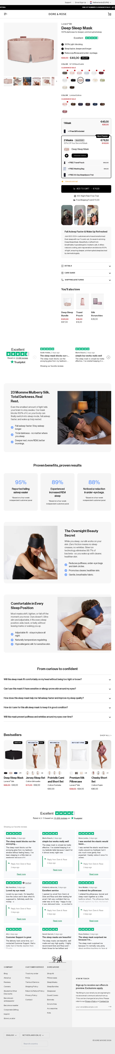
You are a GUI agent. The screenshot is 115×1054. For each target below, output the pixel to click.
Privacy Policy (91, 1001)
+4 (42, 773)
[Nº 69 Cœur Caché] (27, 773)
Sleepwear (51, 991)
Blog (6, 973)
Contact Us (104, 1001)
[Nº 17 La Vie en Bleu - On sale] (86, 73)
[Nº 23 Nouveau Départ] (71, 773)
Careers (7, 986)
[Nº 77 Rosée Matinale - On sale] (79, 73)
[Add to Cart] (85, 306)
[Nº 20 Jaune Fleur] (59, 773)
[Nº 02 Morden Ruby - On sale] (72, 73)
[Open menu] (8, 14)
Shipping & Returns (74, 280)
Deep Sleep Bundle (67, 314)
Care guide (70, 273)
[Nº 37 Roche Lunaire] (76, 773)
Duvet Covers (52, 995)
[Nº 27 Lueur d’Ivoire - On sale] (65, 80)
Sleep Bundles (52, 986)
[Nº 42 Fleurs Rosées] (54, 773)
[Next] (53, 49)
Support (68, 2)
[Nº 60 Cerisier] (49, 773)
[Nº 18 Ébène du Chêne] (73, 80)
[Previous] (8, 49)
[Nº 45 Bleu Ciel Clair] (98, 773)
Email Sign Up (80, 2)
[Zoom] (9, 71)
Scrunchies (52, 1004)
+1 (107, 773)
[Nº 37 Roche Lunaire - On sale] (65, 73)
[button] (86, 123)
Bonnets (50, 1000)
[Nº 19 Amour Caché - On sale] (65, 104)
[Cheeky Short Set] (101, 754)
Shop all (105, 735)
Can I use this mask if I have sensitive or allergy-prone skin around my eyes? (40, 689)
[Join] (109, 1006)
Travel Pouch (79, 314)
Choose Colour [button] (80, 155)
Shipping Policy (31, 986)
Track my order (31, 973)
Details (68, 266)
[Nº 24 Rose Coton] (38, 773)
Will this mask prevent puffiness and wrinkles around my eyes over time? (38, 717)
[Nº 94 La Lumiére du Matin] (95, 80)
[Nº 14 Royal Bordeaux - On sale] (101, 73)
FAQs (27, 978)
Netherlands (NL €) (31, 1035)
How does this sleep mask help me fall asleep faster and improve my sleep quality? (44, 698)
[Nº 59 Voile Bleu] (32, 773)
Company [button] (8, 967)
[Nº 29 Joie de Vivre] (65, 87)
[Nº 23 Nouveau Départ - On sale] (94, 73)
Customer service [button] (34, 967)
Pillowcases (52, 978)
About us (7, 978)
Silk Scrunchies (97, 314)
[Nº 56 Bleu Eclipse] (95, 104)
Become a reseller (11, 1005)
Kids (49, 1013)
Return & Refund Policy (34, 991)
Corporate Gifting (11, 1010)
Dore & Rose (100, 1040)
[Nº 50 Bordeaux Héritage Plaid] (64, 111)
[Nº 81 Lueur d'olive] (102, 80)
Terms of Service (32, 982)
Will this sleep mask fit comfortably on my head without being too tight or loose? (43, 679)
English (10, 1035)
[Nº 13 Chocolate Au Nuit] (72, 87)
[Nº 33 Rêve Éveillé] (80, 80)
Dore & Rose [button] (53, 967)
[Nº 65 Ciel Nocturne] (88, 80)
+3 (86, 773)
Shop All (50, 973)
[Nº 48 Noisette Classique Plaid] (103, 773)
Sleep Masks (52, 982)
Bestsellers (13, 735)
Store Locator (9, 1018)
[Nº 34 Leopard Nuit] (73, 104)
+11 (20, 773)
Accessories (52, 1008)
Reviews (7, 982)
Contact (28, 1000)
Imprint (7, 1014)
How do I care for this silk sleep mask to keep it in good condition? (36, 707)
